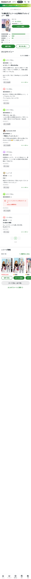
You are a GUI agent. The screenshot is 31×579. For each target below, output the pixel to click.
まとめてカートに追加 (14, 287)
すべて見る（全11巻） (15, 283)
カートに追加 (19, 278)
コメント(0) (23, 82)
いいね (7, 82)
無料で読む (8, 46)
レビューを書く (21, 26)
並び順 (22, 55)
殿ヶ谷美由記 (18, 21)
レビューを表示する (11, 204)
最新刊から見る (25, 254)
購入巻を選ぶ (22, 46)
